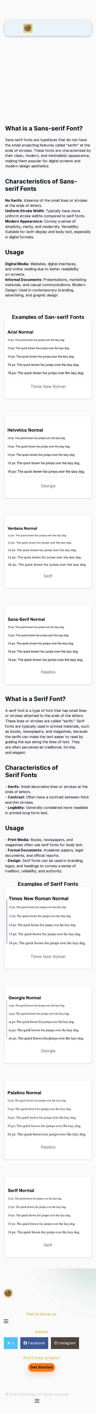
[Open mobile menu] (6, 1321)
